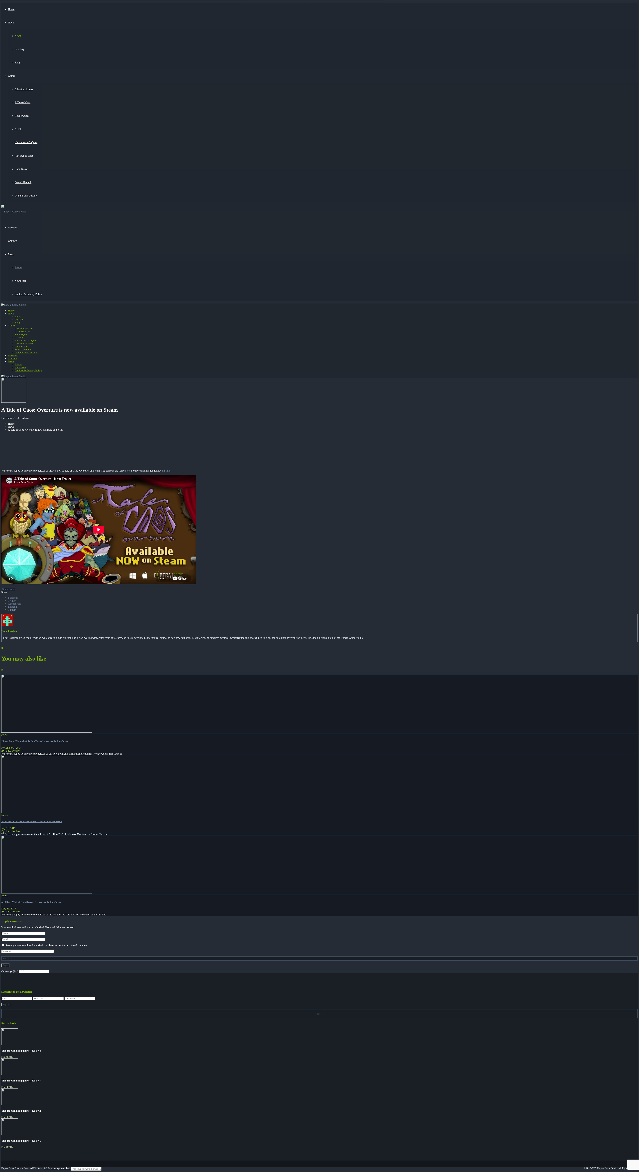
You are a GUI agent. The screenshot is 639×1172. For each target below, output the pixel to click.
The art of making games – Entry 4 (21, 1050)
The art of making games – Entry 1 (21, 1140)
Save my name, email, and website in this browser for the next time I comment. (46, 945)
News (11, 313)
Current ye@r (9, 971)
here (127, 470)
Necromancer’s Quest (26, 340)
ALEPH (19, 337)
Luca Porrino (12, 750)
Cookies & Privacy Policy (28, 370)
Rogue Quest (21, 334)
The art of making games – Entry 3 (21, 1080)
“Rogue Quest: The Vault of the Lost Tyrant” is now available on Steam (34, 741)
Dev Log (19, 319)
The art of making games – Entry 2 (21, 1110)
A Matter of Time (24, 343)
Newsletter (20, 367)
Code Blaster (21, 346)
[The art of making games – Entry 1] (9, 1134)
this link (166, 470)
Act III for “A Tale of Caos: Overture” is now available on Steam (31, 821)
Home (11, 310)
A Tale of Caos (22, 331)
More (11, 361)
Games (11, 325)
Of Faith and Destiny (26, 352)
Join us (18, 364)
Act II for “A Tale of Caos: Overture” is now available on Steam (31, 902)
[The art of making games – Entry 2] (9, 1104)
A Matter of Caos (24, 328)
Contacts (12, 358)
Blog (17, 322)
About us (13, 355)
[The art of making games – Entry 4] (9, 1044)
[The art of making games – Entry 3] (9, 1074)
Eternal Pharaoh (23, 349)
